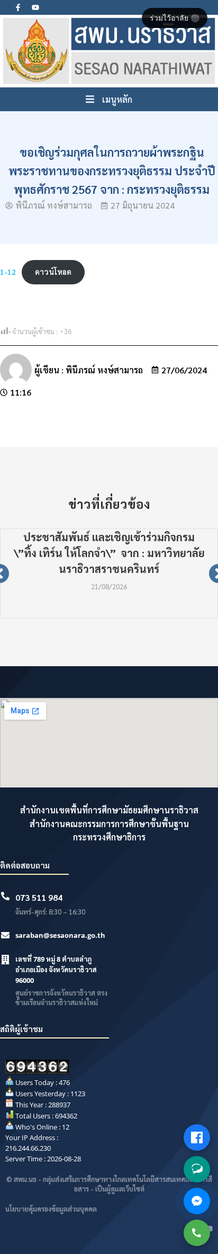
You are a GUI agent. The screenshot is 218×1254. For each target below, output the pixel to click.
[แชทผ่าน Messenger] (197, 1201)
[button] (109, 99)
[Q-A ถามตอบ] (197, 1169)
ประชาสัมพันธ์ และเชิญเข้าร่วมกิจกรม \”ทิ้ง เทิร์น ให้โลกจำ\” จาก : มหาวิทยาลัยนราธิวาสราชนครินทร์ (109, 553)
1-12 (8, 271)
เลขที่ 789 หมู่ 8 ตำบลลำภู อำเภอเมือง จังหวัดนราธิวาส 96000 (56, 969)
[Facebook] (197, 1137)
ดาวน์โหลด (53, 271)
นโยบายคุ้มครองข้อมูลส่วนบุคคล (51, 1208)
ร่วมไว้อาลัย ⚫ (174, 18)
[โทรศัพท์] (197, 1233)
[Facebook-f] (18, 7)
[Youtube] (35, 7)
